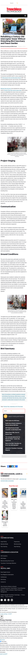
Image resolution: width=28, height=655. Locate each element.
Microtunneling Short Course (7, 561)
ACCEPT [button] (10, 614)
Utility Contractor (10, 590)
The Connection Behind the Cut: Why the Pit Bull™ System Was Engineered (12, 438)
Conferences (4, 577)
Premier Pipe (6, 406)
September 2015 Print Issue (16, 406)
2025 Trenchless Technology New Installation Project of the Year (5, 504)
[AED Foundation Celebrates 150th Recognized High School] (23, 493)
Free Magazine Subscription (7, 574)
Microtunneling (17, 544)
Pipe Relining (17, 546)
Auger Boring (4, 541)
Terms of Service (9, 596)
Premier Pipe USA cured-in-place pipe (12, 90)
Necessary (4, 641)
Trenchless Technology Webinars (8, 563)
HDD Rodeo (3, 558)
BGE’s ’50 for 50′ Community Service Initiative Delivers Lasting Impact (14, 504)
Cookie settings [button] (3, 614)
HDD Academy (4, 556)
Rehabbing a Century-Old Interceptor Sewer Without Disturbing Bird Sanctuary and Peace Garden (13, 40)
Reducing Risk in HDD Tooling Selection (5, 523)
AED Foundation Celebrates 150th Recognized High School (23, 505)
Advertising (3, 579)
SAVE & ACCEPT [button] (3, 654)
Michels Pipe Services (6, 88)
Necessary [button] (2, 640)
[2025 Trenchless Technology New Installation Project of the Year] (5, 493)
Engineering (17, 541)
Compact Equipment (5, 588)
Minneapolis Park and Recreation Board (11, 78)
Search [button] (17, 3)
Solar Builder (14, 588)
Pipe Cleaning (4, 546)
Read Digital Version (5, 572)
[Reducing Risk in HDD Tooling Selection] (5, 515)
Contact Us (3, 582)
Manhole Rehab (4, 544)
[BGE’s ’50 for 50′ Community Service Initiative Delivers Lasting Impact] (14, 493)
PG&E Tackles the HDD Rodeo (12, 420)
